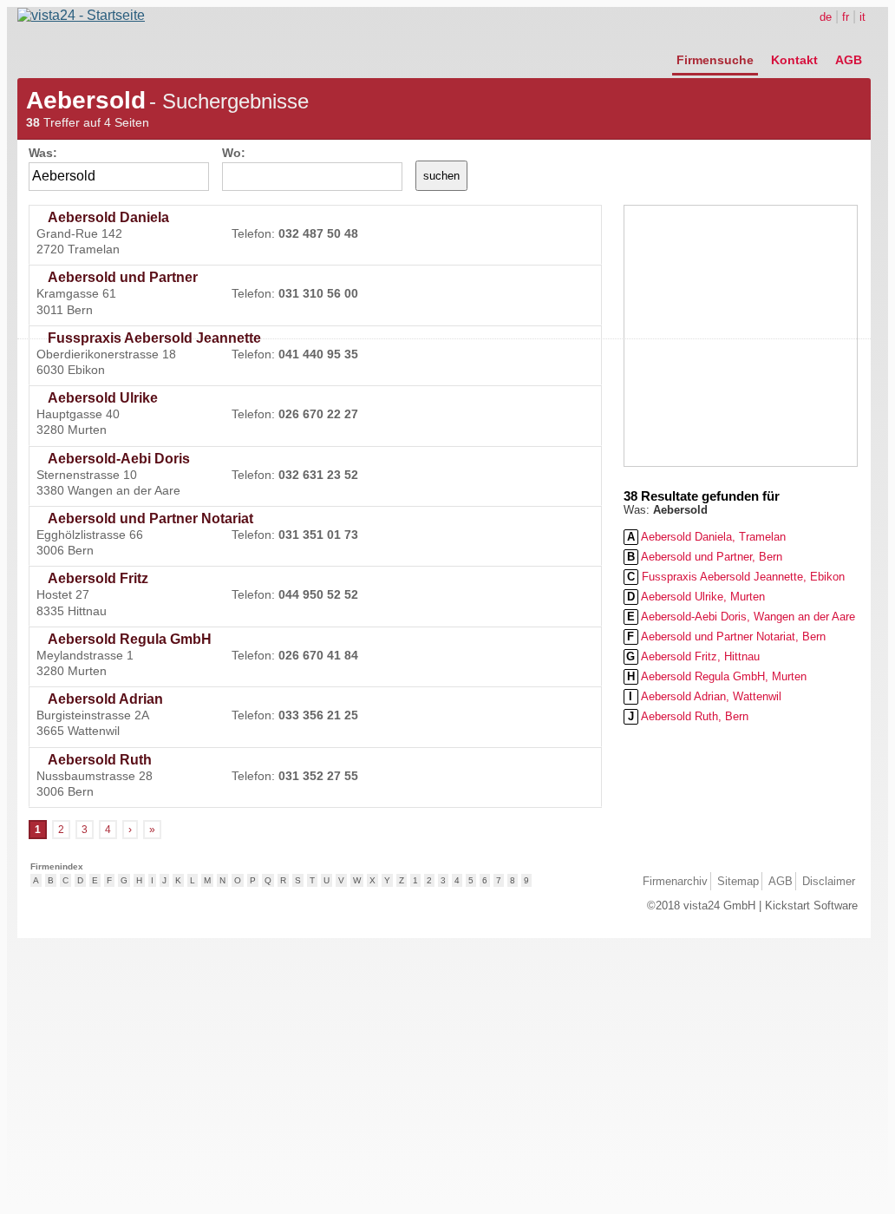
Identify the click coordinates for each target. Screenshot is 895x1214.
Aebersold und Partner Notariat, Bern (726, 636)
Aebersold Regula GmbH (130, 639)
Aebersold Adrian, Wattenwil (705, 696)
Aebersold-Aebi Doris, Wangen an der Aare (741, 616)
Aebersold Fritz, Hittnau (693, 656)
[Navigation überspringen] (769, 41)
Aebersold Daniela (108, 217)
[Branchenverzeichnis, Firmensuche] (81, 15)
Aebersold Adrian (105, 699)
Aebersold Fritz (98, 578)
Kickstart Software (811, 905)
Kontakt (794, 60)
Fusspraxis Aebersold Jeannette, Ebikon (736, 576)
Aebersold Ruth (100, 759)
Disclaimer (828, 881)
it (862, 16)
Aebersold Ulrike (103, 397)
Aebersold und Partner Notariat (150, 518)
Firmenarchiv (675, 881)
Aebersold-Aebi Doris (119, 458)
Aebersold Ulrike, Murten (696, 596)
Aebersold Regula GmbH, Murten (717, 676)
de (826, 16)
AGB (848, 60)
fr (845, 16)
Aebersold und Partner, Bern (704, 556)
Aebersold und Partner (123, 277)
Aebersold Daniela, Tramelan (706, 536)
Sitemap (738, 881)
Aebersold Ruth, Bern (688, 716)
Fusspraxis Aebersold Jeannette (154, 338)
